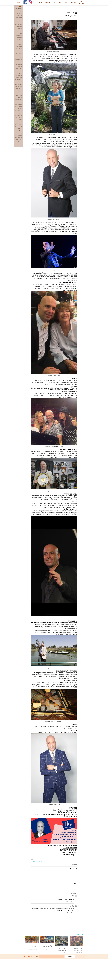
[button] (79, 467)
